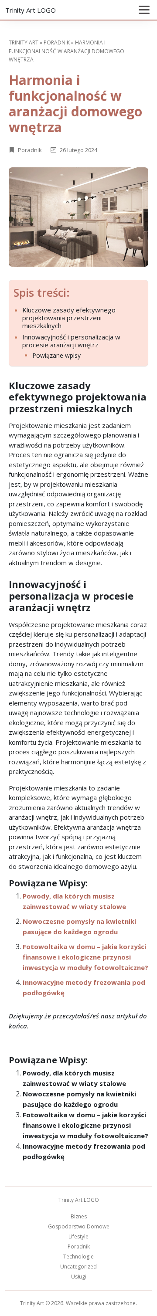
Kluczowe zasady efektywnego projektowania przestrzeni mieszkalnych (69, 317)
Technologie (78, 1256)
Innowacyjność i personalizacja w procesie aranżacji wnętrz (71, 341)
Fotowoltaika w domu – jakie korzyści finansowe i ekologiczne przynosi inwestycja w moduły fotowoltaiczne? (85, 957)
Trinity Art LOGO (30, 10)
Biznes (79, 1216)
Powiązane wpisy (56, 356)
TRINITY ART (23, 42)
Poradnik (57, 42)
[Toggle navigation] (144, 9)
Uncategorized (78, 1266)
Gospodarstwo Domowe (78, 1226)
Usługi (78, 1276)
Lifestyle (78, 1236)
